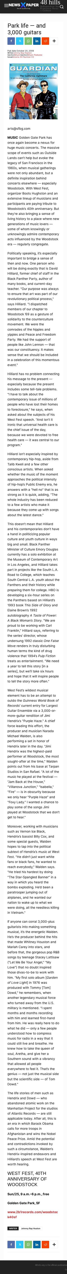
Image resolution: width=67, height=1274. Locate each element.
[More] (54, 41)
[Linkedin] (37, 41)
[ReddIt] (45, 41)
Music (17, 55)
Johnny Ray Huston (22, 53)
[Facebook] (11, 41)
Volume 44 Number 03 (23, 57)
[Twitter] (19, 41)
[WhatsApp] (28, 41)
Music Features (35, 55)
